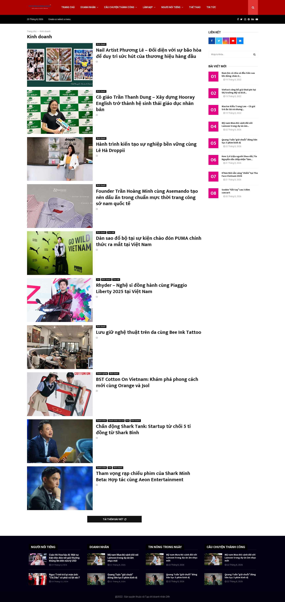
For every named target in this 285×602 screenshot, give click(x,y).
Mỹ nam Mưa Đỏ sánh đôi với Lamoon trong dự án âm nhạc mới (123, 557)
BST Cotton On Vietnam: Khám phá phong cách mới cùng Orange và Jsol (147, 382)
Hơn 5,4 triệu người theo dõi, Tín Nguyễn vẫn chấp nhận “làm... (239, 157)
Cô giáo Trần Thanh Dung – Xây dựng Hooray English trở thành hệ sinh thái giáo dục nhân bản (145, 103)
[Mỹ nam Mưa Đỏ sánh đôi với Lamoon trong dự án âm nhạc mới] (96, 559)
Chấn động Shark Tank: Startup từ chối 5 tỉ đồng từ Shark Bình (143, 429)
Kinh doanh (101, 44)
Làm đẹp (148, 7)
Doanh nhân (87, 7)
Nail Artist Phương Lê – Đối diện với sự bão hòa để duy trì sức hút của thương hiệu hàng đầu (148, 53)
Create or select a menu (59, 19)
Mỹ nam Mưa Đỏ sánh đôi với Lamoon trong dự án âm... (237, 124)
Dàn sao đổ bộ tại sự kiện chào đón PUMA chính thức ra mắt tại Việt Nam (148, 241)
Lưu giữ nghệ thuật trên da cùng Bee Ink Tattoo (148, 332)
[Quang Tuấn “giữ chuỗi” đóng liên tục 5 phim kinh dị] (96, 579)
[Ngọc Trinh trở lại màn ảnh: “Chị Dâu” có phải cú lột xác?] (38, 579)
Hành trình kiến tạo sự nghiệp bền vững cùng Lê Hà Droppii (146, 147)
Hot (98, 279)
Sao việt (111, 232)
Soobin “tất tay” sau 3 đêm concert (236, 191)
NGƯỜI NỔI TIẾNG (43, 547)
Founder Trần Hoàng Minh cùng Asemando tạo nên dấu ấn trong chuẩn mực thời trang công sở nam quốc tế (147, 197)
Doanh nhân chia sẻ (116, 420)
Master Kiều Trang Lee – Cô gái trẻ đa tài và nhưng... (238, 107)
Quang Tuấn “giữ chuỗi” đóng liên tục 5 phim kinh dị (239, 141)
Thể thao (195, 7)
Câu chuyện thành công (119, 7)
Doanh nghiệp (102, 373)
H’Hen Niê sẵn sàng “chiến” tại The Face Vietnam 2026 (240, 174)
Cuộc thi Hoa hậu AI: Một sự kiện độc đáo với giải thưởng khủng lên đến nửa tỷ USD (64, 557)
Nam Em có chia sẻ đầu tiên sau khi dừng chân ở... (238, 74)
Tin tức (211, 7)
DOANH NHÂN (99, 547)
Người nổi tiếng (170, 7)
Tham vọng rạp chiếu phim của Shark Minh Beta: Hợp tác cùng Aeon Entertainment (143, 476)
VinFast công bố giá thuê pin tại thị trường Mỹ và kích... (239, 91)
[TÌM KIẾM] (254, 54)
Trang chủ (68, 7)
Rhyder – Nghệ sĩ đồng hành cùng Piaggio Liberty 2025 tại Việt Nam (141, 288)
